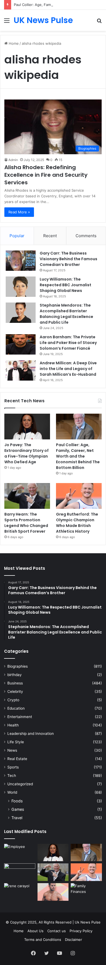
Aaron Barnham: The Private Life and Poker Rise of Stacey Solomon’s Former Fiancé (68, 342)
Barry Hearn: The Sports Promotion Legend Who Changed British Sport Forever (26, 523)
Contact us (56, 931)
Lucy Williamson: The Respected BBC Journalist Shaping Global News (65, 284)
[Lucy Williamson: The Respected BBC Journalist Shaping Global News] (21, 286)
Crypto (13, 700)
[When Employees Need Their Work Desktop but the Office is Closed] (19, 852)
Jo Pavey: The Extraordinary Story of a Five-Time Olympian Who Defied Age (26, 453)
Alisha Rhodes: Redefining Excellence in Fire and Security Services (46, 174)
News (12, 750)
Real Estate (17, 759)
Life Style (15, 742)
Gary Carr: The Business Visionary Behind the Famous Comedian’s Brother (68, 258)
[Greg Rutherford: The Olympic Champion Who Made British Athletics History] (79, 496)
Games (17, 809)
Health (13, 725)
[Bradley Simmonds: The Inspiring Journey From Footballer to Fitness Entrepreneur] (53, 892)
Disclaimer (73, 939)
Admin (13, 160)
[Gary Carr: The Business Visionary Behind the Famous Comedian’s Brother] (21, 260)
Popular (17, 235)
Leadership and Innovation (30, 733)
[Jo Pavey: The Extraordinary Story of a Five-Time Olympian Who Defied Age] (27, 426)
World (12, 792)
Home (13, 43)
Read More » (19, 212)
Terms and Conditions (42, 939)
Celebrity (15, 691)
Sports (13, 767)
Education (16, 708)
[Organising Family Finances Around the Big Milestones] (86, 892)
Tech (11, 775)
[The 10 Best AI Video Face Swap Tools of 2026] (19, 872)
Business (15, 683)
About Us (35, 931)
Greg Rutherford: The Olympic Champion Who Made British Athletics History (77, 523)
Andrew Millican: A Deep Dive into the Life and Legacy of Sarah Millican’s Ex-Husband (68, 368)
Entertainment (19, 717)
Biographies (17, 666)
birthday (14, 675)
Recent (50, 235)
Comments (86, 235)
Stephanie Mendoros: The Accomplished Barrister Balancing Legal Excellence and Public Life (66, 314)
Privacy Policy (81, 931)
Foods (17, 801)
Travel (16, 817)
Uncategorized (20, 784)
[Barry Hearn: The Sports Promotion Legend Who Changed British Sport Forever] (27, 496)
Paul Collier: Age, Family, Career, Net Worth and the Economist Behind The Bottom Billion (78, 456)
